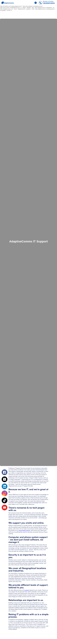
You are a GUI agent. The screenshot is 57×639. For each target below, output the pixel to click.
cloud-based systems (24, 530)
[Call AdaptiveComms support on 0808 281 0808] (35, 3)
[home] (7, 3)
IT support (26, 590)
